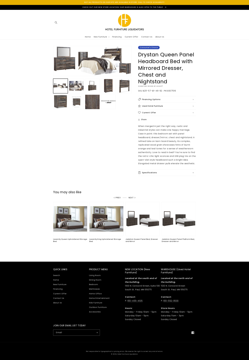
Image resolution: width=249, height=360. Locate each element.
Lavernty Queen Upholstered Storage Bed (70, 240)
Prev (118, 198)
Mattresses (94, 289)
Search (56, 275)
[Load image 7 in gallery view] (76, 102)
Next (131, 198)
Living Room (95, 275)
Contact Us (58, 298)
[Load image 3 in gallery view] (92, 86)
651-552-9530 (171, 300)
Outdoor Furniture (98, 307)
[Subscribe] (97, 333)
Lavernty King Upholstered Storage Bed (105, 240)
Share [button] (144, 119)
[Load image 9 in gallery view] (108, 102)
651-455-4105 (135, 300)
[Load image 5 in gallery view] (124, 86)
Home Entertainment (99, 298)
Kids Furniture (95, 302)
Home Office (95, 293)
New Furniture (60, 284)
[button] (56, 22)
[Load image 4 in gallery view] (108, 86)
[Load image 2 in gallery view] (76, 86)
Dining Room (95, 280)
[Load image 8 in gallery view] (92, 102)
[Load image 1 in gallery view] (60, 86)
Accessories (95, 311)
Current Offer (60, 293)
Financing (58, 289)
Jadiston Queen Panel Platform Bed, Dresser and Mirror (178, 240)
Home (56, 280)
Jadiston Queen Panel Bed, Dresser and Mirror (142, 240)
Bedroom (93, 284)
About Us (57, 302)
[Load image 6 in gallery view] (60, 102)
